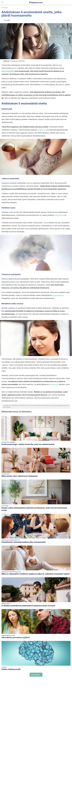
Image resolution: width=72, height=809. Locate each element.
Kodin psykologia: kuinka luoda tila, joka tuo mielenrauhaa (28, 444)
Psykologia (5, 7)
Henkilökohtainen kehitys (11, 540)
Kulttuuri (5, 506)
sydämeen (42, 130)
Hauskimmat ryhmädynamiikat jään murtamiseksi (24, 542)
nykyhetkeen (59, 215)
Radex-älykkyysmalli (11, 669)
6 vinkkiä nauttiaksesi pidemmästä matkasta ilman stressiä (28, 606)
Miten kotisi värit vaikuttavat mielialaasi (20, 476)
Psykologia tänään (8, 442)
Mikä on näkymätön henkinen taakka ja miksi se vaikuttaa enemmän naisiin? (36, 574)
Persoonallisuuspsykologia (11, 572)
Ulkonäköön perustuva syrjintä (16, 637)
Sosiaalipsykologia (8, 635)
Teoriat (4, 667)
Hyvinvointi (6, 474)
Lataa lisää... (36, 675)
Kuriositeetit (6, 603)
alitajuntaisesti (58, 295)
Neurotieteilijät (8, 71)
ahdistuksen (53, 384)
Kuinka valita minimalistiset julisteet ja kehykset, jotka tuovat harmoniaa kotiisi (34, 509)
